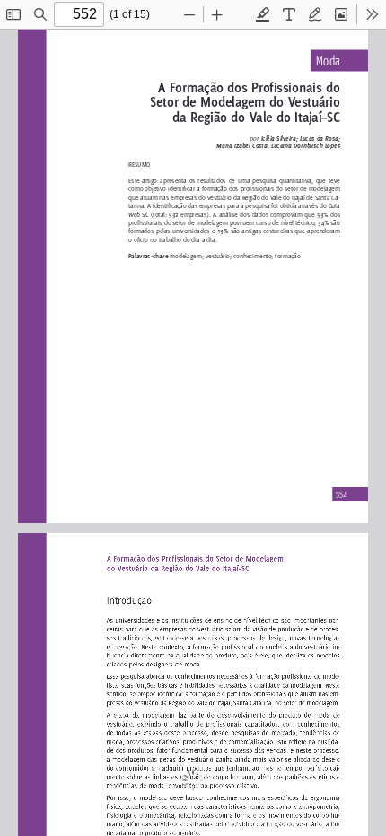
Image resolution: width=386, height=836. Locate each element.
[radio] (263, 14)
